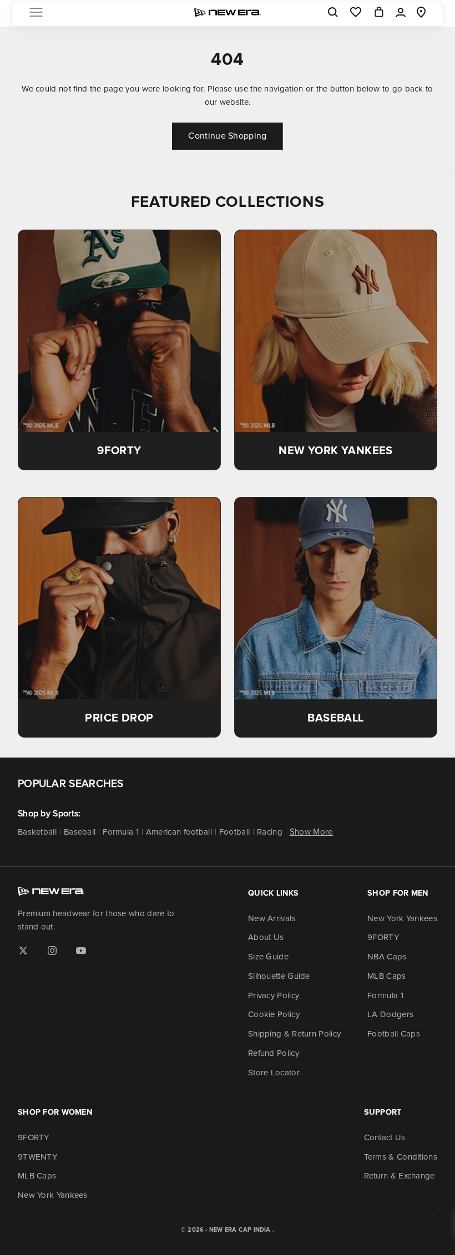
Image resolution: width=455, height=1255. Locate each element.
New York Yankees (402, 918)
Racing (269, 832)
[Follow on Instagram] (52, 950)
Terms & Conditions (400, 1157)
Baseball (79, 832)
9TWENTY (37, 1157)
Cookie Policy (274, 1014)
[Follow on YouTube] (81, 950)
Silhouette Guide (279, 976)
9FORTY (383, 937)
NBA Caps (386, 957)
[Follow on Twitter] (23, 950)
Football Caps (393, 1034)
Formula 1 (121, 832)
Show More (311, 832)
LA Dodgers (390, 1014)
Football (234, 832)
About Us (266, 937)
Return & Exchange (399, 1176)
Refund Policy (273, 1053)
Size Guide (268, 957)
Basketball (37, 832)
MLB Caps (386, 976)
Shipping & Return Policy (294, 1034)
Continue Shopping (227, 135)
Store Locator (274, 1073)
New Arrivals (272, 918)
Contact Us (385, 1137)
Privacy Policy (273, 995)
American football (179, 832)
